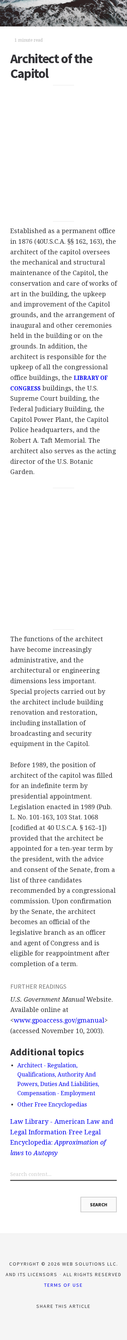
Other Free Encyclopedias (52, 1104)
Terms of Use (63, 1285)
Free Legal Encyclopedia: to (58, 1142)
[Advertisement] (63, 153)
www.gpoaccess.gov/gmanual (59, 1020)
